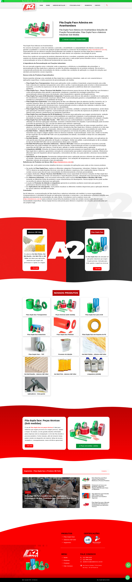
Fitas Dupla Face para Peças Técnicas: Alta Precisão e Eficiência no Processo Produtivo (100, 479)
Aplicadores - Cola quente (36, 394)
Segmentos (88, 5)
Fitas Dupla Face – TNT (36, 354)
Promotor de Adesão (65, 354)
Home (41, 5)
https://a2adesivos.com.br (97, 49)
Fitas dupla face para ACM (94, 315)
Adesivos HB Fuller (59, 5)
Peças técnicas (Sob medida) (65, 315)
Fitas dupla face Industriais (36, 334)
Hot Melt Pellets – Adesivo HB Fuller (94, 354)
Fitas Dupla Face (75, 5)
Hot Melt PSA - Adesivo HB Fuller (65, 374)
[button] (106, 5)
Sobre (48, 5)
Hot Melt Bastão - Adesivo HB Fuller (36, 374)
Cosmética (28, 492)
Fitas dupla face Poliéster (65, 334)
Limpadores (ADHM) (94, 374)
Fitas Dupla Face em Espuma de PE (94, 334)
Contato (97, 5)
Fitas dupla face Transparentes (36, 315)
